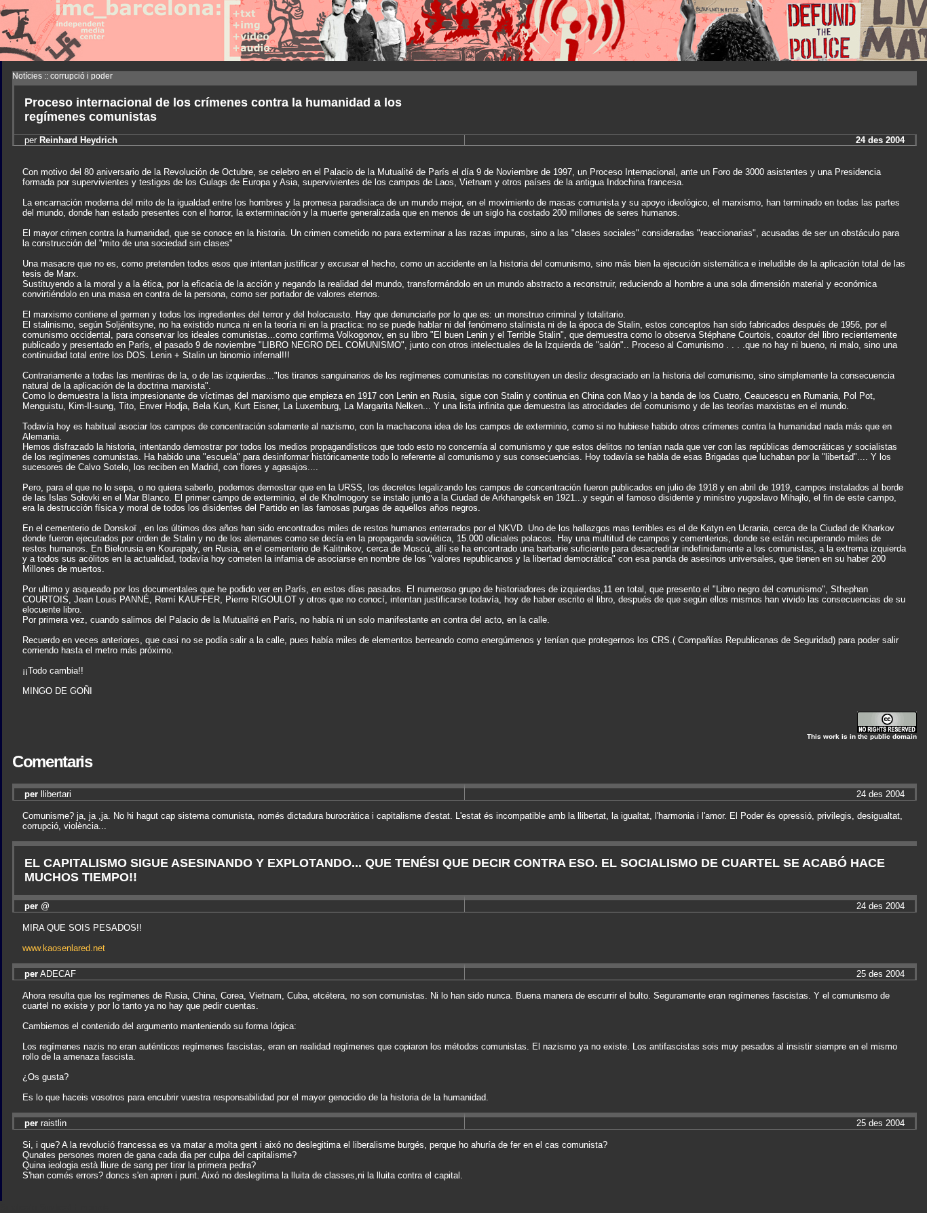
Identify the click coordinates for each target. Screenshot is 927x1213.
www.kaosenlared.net (63, 948)
